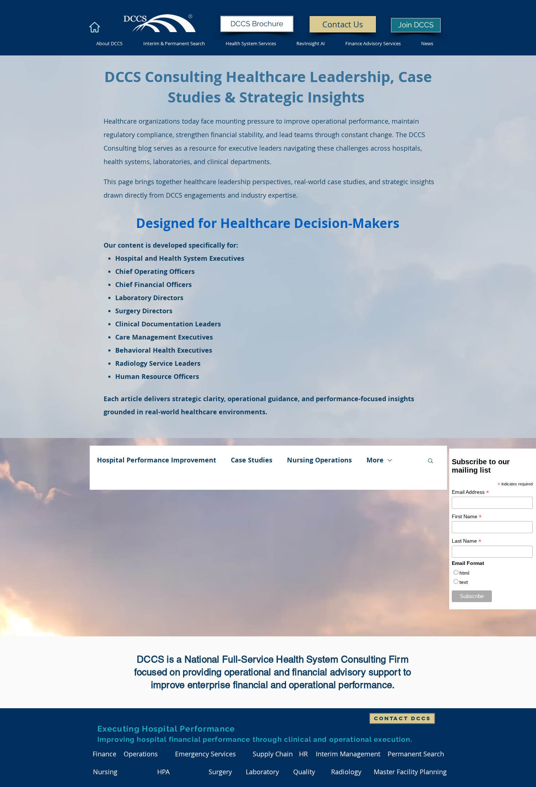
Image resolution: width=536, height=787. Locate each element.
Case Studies (251, 460)
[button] (430, 461)
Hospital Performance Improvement (156, 460)
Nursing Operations (319, 460)
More (375, 460)
